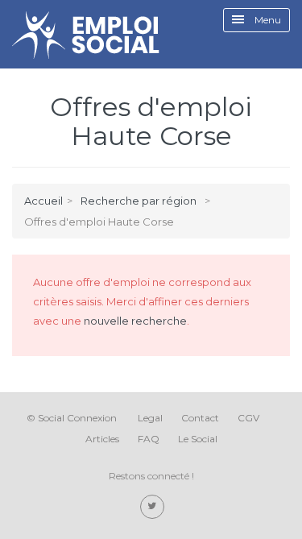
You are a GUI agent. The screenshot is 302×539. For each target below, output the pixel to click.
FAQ (148, 439)
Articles (102, 439)
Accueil (43, 200)
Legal (150, 418)
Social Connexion (77, 418)
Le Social (197, 439)
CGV (248, 418)
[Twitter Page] (152, 507)
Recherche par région (139, 200)
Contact (200, 418)
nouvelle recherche (135, 320)
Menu (266, 20)
